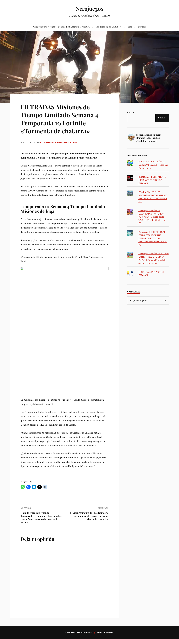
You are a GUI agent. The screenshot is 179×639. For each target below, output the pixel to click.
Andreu (110, 632)
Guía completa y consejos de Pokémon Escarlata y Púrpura (61, 26)
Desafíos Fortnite (67, 142)
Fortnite (142, 26)
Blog (130, 26)
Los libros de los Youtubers (109, 26)
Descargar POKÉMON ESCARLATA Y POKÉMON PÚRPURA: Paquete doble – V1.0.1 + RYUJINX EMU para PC (152, 216)
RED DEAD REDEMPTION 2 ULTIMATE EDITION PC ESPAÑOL (152, 179)
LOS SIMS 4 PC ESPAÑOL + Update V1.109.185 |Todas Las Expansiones (153, 164)
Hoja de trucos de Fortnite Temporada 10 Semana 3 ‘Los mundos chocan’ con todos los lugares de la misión (41, 517)
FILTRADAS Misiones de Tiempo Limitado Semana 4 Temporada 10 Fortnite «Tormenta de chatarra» (59, 119)
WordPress (86, 632)
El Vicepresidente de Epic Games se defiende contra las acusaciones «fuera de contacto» (89, 515)
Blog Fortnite (48, 142)
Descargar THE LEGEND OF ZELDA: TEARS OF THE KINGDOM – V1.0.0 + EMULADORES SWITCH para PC (152, 238)
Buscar (130, 112)
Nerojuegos (89, 8)
